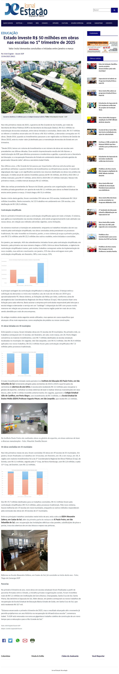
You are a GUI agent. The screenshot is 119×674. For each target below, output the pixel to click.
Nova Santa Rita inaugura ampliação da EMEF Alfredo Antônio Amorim (108, 120)
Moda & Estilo (37, 656)
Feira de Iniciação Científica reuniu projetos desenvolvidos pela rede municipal (108, 67)
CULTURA (65, 23)
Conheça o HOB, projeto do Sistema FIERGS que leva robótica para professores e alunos (108, 145)
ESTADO (30, 23)
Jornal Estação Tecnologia (59, 670)
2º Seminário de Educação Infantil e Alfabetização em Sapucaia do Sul (108, 212)
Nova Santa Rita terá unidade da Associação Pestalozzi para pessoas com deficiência (107, 187)
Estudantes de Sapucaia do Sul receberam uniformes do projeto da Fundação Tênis (108, 106)
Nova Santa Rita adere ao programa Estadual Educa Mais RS (107, 93)
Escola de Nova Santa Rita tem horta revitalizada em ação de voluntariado (107, 132)
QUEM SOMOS (8, 23)
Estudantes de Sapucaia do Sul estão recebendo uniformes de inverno (108, 159)
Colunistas (5, 656)
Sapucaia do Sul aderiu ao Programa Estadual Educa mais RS (107, 81)
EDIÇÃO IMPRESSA (77, 23)
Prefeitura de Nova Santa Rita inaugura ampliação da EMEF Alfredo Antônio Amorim (108, 172)
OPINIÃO (55, 23)
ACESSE (89, 23)
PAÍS (37, 23)
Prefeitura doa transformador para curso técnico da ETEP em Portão (108, 237)
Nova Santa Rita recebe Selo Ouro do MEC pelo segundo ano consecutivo (108, 225)
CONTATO (109, 23)
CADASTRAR (99, 23)
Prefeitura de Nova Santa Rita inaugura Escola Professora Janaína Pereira (108, 249)
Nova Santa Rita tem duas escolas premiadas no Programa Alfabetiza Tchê (107, 200)
